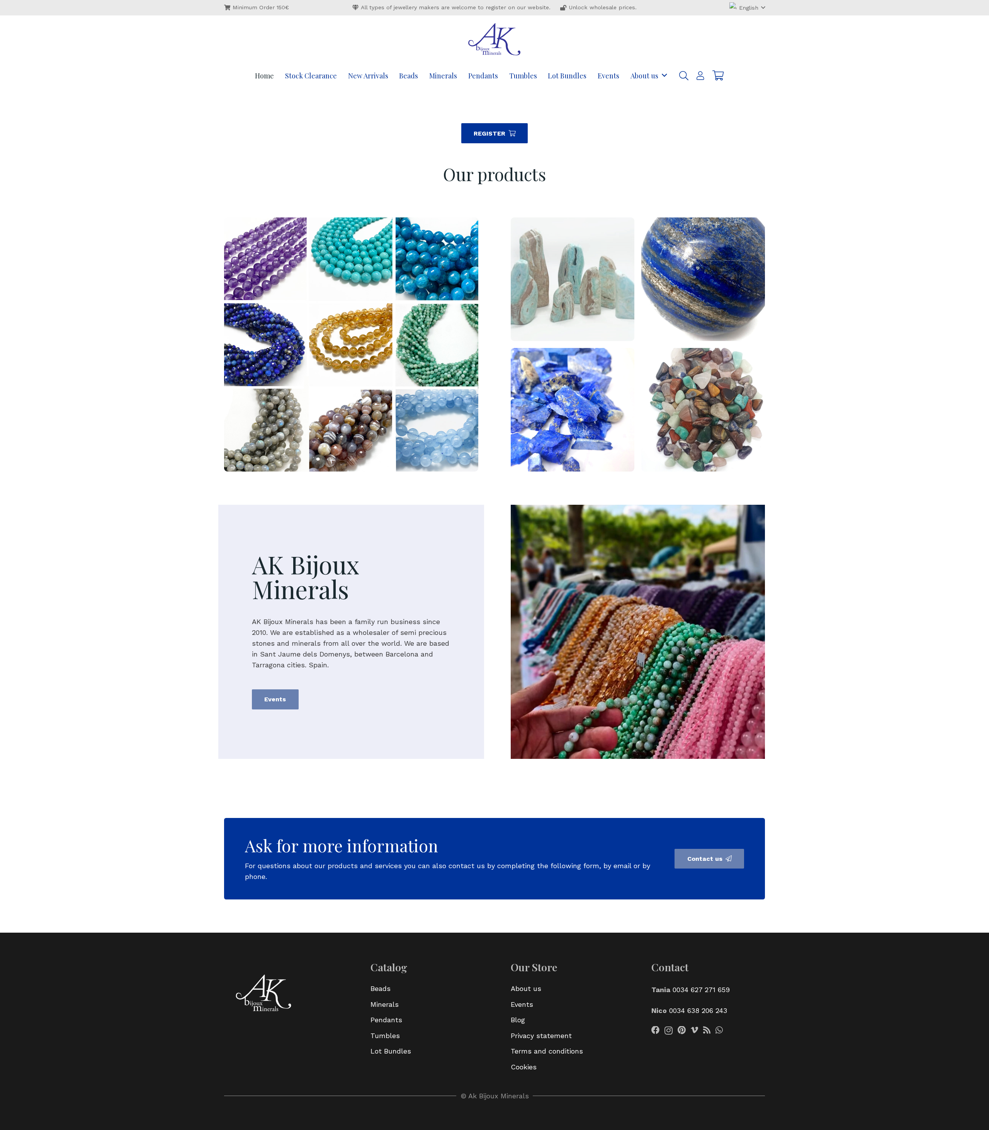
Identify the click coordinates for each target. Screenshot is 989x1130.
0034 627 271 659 (701, 990)
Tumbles (385, 1036)
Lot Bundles (390, 1051)
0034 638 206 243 (698, 1010)
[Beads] (351, 344)
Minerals (384, 1004)
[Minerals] (703, 279)
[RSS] (706, 1030)
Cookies (524, 1067)
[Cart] (718, 75)
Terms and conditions (547, 1051)
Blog (518, 1020)
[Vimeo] (694, 1030)
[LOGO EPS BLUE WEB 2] (494, 40)
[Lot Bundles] (572, 279)
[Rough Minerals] (572, 410)
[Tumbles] (703, 410)
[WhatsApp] (719, 1030)
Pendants (386, 1020)
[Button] (700, 75)
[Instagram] (668, 1030)
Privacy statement (541, 1036)
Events (522, 1004)
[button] (747, 8)
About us (526, 988)
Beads (380, 988)
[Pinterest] (682, 1030)
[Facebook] (655, 1030)
